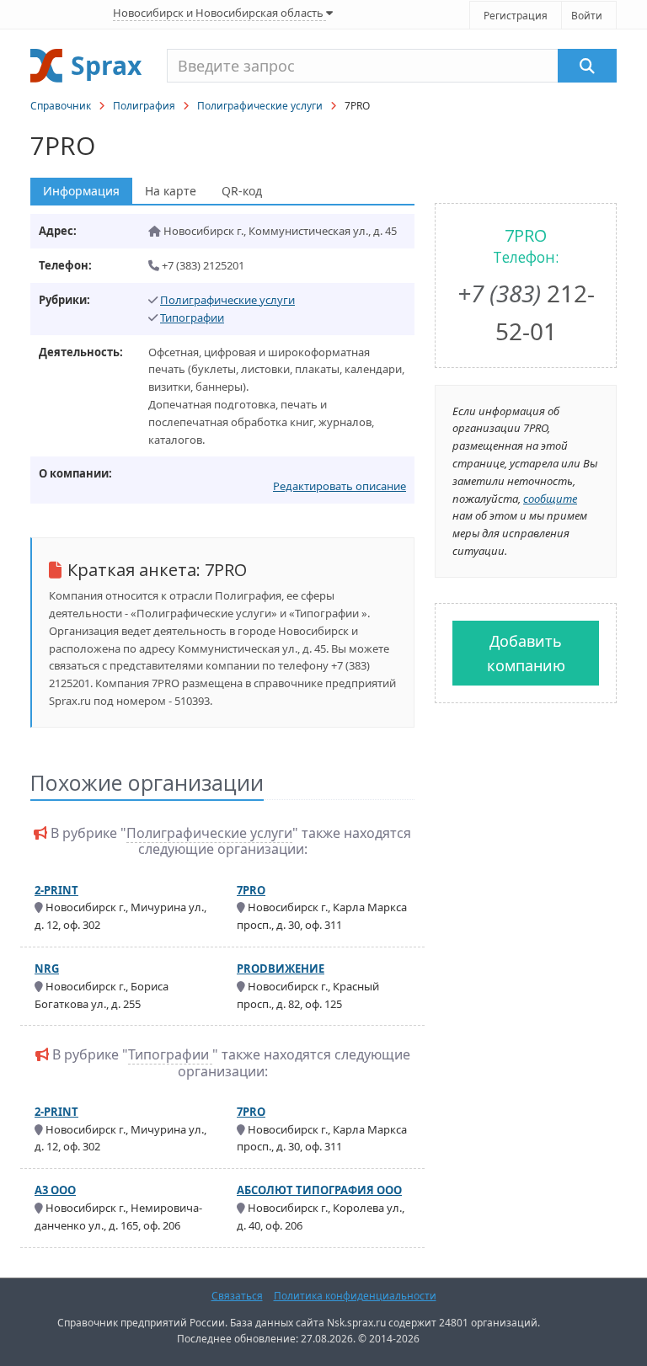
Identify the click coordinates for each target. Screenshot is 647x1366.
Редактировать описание (339, 486)
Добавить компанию (526, 653)
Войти (586, 15)
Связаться (237, 1296)
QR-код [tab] (242, 191)
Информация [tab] (81, 191)
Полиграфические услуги (260, 106)
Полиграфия (144, 106)
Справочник (60, 106)
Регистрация (516, 15)
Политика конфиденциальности (355, 1296)
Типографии (192, 317)
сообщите (550, 498)
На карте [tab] (170, 191)
